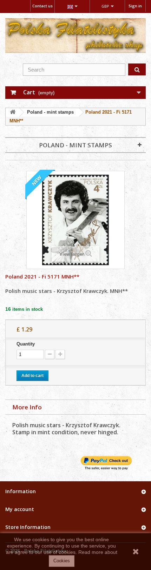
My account (19, 509)
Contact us (42, 5)
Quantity (26, 344)
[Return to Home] (12, 112)
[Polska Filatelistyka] (75, 35)
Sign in (135, 5)
